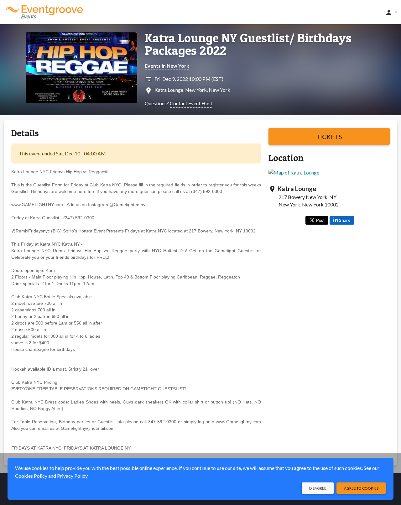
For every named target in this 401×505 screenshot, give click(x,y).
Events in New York (167, 66)
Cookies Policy (31, 476)
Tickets (329, 136)
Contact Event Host (191, 103)
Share (345, 220)
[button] (391, 12)
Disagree (317, 488)
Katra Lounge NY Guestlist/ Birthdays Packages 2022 (248, 44)
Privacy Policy (72, 476)
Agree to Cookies (361, 488)
